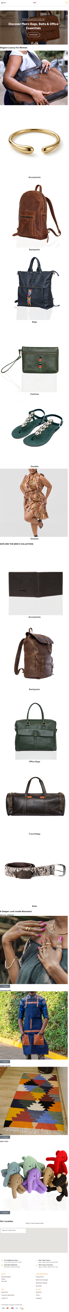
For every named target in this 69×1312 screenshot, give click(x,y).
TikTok (38, 1295)
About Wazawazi (6, 1277)
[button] (66, 3)
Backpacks (34, 249)
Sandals (34, 466)
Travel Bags (34, 834)
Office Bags (34, 761)
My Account (4, 1292)
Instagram (39, 1298)
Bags (34, 322)
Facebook (38, 1292)
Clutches (34, 394)
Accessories (35, 177)
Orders (3, 1279)
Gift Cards (4, 1281)
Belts (34, 906)
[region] (34, 27)
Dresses (34, 539)
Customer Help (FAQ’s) (7, 1295)
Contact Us (4, 1298)
